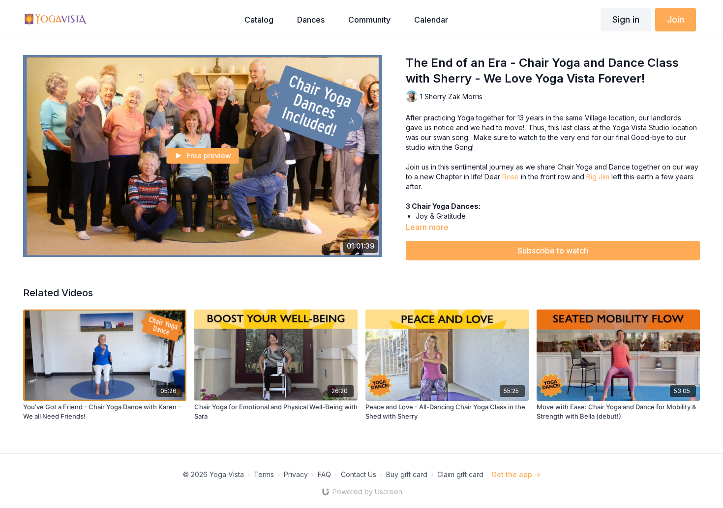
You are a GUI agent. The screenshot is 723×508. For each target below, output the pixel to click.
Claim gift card (460, 474)
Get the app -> (516, 474)
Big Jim (597, 176)
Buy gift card (406, 474)
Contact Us (358, 474)
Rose (510, 176)
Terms (264, 474)
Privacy (296, 474)
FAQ (324, 474)
